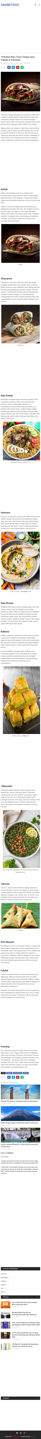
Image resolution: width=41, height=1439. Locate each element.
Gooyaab (33, 1436)
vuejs (3, 1292)
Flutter (3, 1274)
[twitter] (21, 1433)
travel (26, 1073)
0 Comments (26, 63)
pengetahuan (17, 1073)
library (3, 1285)
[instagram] (24, 1433)
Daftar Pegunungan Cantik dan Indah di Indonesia (19, 1123)
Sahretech (10, 5)
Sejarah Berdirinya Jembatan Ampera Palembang (19, 1101)
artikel (9, 1073)
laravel (3, 1281)
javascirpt (4, 1277)
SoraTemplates (16, 1436)
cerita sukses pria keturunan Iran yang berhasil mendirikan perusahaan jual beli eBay (26, 1335)
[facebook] (17, 1433)
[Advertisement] (20, 30)
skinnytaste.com (26, 591)
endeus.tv (25, 736)
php (2, 1288)
